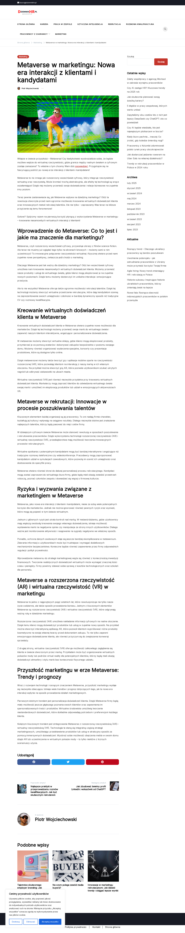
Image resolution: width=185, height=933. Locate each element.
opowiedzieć (81, 166)
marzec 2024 (134, 203)
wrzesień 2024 (134, 193)
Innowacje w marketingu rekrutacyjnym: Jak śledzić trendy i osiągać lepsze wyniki (103, 888)
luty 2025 (132, 183)
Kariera (44, 24)
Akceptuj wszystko (50, 922)
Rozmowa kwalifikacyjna (140, 24)
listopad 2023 (134, 209)
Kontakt (96, 927)
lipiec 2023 (132, 229)
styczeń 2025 (134, 188)
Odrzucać (30, 922)
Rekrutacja (114, 24)
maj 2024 (132, 198)
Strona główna (26, 24)
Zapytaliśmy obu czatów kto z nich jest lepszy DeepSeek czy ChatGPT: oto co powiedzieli (147, 119)
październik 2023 (136, 214)
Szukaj (130, 56)
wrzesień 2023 (134, 219)
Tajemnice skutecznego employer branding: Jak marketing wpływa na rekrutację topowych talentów (32, 889)
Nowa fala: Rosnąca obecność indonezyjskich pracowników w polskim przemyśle (147, 296)
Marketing (60, 34)
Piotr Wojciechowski (30, 88)
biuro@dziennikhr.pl (28, 2)
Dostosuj (16, 922)
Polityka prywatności (75, 927)
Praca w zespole (63, 24)
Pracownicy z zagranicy (34, 34)
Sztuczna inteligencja (90, 24)
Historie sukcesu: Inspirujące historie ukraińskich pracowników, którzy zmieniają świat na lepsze (146, 283)
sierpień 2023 (134, 224)
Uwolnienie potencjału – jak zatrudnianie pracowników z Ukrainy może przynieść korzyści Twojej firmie (146, 262)
